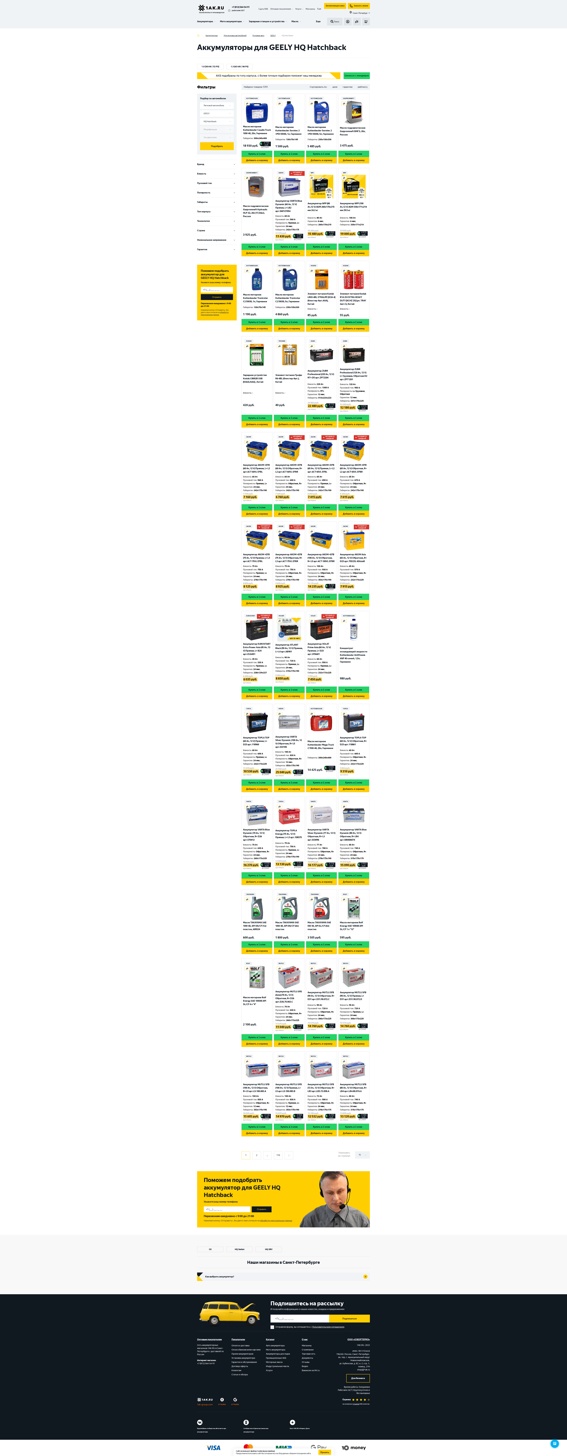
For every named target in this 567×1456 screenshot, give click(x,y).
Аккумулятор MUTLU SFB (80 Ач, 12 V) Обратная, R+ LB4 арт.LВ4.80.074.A (353, 1088)
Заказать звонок (361, 6)
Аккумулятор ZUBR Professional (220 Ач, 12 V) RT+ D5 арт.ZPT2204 (321, 374)
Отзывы (305, 1362)
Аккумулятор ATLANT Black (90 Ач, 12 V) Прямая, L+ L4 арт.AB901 (289, 648)
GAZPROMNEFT (348, 98)
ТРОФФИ (282, 341)
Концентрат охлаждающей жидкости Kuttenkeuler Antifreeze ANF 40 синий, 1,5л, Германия (353, 655)
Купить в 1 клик (257, 154)
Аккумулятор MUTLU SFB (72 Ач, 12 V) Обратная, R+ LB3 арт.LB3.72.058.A (321, 1088)
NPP (312, 173)
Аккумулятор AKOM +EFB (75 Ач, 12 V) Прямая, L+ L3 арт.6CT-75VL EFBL (256, 558)
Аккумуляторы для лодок (278, 1354)
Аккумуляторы (205, 21)
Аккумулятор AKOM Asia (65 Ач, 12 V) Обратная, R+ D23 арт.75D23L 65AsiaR (353, 558)
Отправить (217, 297)
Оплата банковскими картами (246, 1350)
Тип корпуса (203, 211)
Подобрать (217, 146)
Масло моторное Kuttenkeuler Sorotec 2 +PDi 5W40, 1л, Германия (288, 130)
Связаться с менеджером (357, 76)
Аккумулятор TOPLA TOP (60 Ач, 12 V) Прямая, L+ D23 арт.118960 (256, 741)
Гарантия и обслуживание (244, 1362)
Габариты (202, 202)
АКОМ (248, 437)
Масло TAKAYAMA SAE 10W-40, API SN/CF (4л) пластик (287, 926)
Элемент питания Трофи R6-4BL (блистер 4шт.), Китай (288, 378)
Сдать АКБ (263, 9)
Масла (294, 21)
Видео (305, 1366)
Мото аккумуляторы (231, 21)
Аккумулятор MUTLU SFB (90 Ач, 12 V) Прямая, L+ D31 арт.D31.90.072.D (353, 996)
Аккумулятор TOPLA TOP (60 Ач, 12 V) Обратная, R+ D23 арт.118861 (353, 741)
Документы (307, 1358)
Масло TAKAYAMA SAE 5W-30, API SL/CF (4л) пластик (319, 926)
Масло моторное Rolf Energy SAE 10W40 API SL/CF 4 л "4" (254, 1001)
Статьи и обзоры (240, 1374)
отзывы (222, 1404)
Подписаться (349, 1318)
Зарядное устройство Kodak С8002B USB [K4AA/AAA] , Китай (255, 378)
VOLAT (313, 616)
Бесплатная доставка (335, 6)
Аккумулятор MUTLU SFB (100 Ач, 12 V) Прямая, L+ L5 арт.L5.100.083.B (288, 1088)
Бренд (200, 164)
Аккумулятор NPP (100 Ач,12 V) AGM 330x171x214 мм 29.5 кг (353, 207)
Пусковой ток (204, 183)
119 (278, 1155)
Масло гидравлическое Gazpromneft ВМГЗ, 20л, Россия (352, 131)
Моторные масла (274, 1362)
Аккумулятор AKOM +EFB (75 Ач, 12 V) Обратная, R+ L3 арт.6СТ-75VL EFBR (288, 558)
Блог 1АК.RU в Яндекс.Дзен (300, 1428)
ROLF (345, 894)
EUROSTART (250, 616)
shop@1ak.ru (363, 1369)
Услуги (269, 1370)
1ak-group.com (205, 1404)
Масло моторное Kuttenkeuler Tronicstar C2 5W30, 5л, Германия (287, 298)
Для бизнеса (358, 1378)
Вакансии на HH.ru (311, 1370)
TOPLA (248, 709)
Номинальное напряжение (211, 240)
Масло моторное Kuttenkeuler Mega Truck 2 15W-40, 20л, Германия (321, 745)
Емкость (201, 173)
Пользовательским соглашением (328, 1327)
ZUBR (313, 341)
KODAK (313, 266)
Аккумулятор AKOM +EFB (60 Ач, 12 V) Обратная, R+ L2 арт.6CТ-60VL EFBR (288, 468)
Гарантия (202, 249)
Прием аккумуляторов (242, 1354)
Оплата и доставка (240, 1345)
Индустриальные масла (277, 1366)
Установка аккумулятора (243, 1358)
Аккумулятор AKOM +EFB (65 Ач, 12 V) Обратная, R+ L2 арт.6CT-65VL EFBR (353, 468)
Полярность (203, 192)
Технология (203, 221)
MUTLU (281, 963)
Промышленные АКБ (276, 1358)
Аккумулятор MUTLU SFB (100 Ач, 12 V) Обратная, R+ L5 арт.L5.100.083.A (256, 1088)
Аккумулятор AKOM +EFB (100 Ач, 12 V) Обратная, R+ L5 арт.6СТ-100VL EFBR (321, 558)
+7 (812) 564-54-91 (241, 7)
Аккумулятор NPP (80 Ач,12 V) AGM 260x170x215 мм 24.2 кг (321, 207)
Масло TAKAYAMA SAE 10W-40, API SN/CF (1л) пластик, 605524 (255, 926)
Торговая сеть (308, 1354)
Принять (324, 1452)
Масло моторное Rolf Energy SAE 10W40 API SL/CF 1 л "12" (351, 926)
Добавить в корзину (257, 160)
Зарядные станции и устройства (266, 21)
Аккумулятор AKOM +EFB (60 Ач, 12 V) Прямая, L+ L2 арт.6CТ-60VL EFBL (256, 468)
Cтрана (201, 230)
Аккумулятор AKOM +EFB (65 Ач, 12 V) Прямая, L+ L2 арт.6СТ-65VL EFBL (321, 468)
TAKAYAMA (250, 894)
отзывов (356, 1404)
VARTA (281, 173)
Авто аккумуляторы (275, 1345)
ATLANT (281, 616)
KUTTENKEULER (252, 98)
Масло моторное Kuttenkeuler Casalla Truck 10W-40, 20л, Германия (257, 130)
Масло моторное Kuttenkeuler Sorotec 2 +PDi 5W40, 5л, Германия (321, 130)
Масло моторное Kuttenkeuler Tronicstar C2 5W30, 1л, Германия (255, 298)
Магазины (310, 9)
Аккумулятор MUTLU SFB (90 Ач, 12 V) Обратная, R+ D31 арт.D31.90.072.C (321, 996)
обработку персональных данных (215, 313)
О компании (308, 1350)
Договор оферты (240, 1366)
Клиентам (236, 1370)
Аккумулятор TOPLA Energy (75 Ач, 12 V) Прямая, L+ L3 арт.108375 (288, 834)
